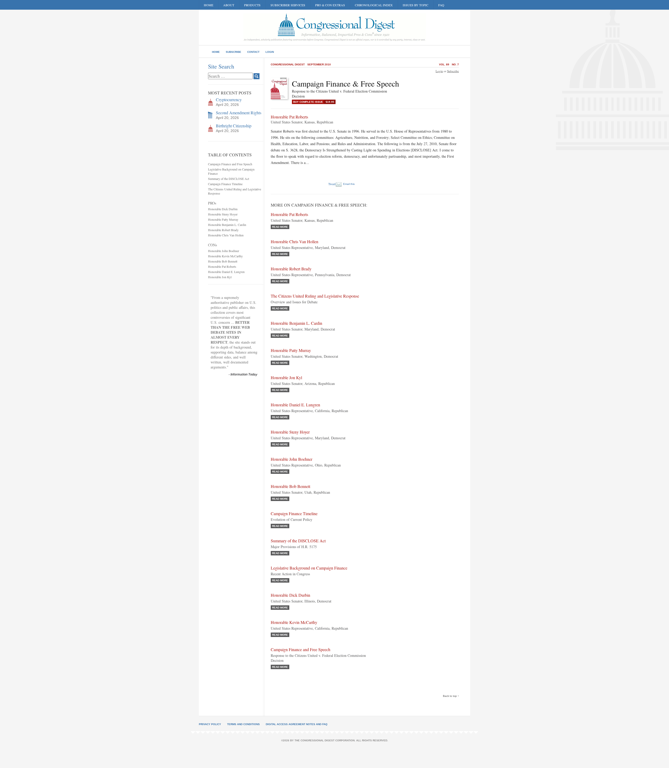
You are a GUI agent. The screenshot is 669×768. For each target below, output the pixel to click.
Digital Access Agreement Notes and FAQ (296, 724)
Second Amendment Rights (238, 112)
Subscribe (233, 51)
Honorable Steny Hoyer (223, 214)
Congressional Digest (288, 64)
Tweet (332, 184)
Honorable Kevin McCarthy (225, 256)
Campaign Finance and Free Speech (230, 164)
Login (270, 51)
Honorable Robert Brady (223, 230)
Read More (280, 226)
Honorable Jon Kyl (220, 277)
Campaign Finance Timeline (225, 184)
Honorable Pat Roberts (222, 266)
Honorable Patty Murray (223, 219)
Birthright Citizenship (233, 125)
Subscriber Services (287, 5)
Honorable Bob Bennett (222, 261)
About (228, 5)
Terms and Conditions (243, 724)
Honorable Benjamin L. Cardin (227, 225)
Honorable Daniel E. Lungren (226, 272)
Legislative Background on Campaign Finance (309, 568)
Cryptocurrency (229, 99)
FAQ (441, 5)
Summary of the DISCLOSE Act (228, 179)
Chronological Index (374, 5)
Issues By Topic (415, 5)
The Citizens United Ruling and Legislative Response (315, 296)
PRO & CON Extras (330, 5)
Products (252, 5)
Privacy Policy (210, 724)
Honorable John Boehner (223, 251)
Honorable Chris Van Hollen (226, 235)
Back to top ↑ (451, 696)
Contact (253, 51)
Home (208, 5)
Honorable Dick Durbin (223, 209)
